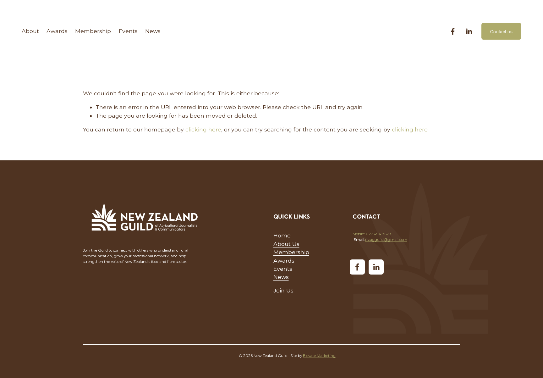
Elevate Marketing (319, 355)
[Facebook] (453, 31)
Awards (57, 31)
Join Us (283, 290)
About (30, 31)
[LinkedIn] (469, 31)
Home (282, 235)
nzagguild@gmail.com (386, 239)
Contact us (501, 31)
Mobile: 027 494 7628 (372, 234)
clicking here (203, 129)
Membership (93, 31)
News (153, 31)
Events (128, 31)
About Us (286, 244)
